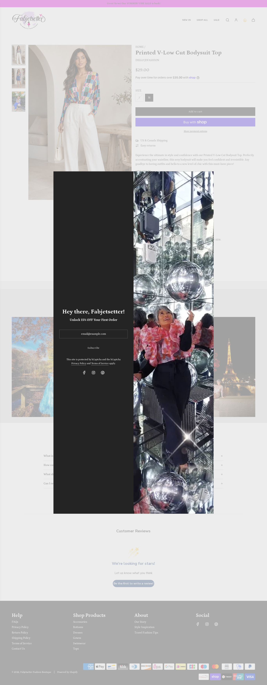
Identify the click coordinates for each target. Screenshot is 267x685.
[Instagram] (93, 372)
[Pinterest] (102, 372)
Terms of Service (100, 363)
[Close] (206, 178)
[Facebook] (84, 372)
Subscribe (93, 348)
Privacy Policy (78, 363)
